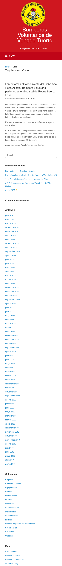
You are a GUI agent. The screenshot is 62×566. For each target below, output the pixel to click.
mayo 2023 (10, 267)
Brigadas (9, 479)
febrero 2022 (10, 327)
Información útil (12, 507)
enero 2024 (10, 239)
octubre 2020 (11, 391)
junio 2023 (9, 263)
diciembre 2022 (12, 287)
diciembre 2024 (12, 227)
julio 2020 (9, 403)
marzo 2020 (10, 415)
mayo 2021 (10, 363)
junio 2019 (9, 451)
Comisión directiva (13, 483)
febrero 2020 (10, 419)
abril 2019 (9, 459)
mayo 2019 (10, 455)
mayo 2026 (10, 219)
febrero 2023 (10, 279)
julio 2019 (9, 447)
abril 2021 (9, 367)
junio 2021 (9, 359)
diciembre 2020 (12, 383)
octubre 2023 (11, 247)
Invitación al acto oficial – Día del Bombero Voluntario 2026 (31, 175)
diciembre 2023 (12, 243)
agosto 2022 (10, 303)
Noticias (8, 519)
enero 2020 (10, 423)
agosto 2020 (10, 399)
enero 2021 (10, 379)
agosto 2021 (10, 351)
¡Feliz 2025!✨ (11, 190)
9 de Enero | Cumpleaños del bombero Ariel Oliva (26, 179)
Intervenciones (11, 515)
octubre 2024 (11, 235)
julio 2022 (9, 307)
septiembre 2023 (12, 251)
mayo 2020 (10, 411)
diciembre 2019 (12, 427)
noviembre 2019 (12, 431)
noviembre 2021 (12, 339)
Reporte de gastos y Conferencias (20, 523)
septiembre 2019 (12, 439)
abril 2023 (9, 271)
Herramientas (11, 495)
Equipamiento (11, 487)
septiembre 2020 (12, 395)
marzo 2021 (10, 371)
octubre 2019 (11, 435)
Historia (8, 499)
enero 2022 (10, 331)
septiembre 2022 (12, 299)
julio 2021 (9, 355)
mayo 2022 (10, 315)
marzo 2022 (10, 323)
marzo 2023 (10, 275)
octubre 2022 (11, 295)
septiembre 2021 (12, 347)
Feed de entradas (12, 555)
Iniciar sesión (11, 551)
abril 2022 (9, 319)
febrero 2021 (10, 375)
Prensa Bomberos (27, 98)
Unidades (9, 535)
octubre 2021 (11, 343)
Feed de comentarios (14, 559)
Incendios (9, 503)
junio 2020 (9, 407)
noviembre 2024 (12, 231)
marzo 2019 (10, 463)
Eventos (8, 491)
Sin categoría (11, 527)
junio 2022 (9, 311)
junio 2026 (9, 215)
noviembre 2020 (12, 387)
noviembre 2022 (12, 291)
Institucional (10, 511)
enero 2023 (10, 283)
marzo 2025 (10, 223)
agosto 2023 (10, 255)
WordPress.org (11, 563)
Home (7, 66)
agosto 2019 (10, 443)
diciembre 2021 (12, 335)
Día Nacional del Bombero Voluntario (21, 171)
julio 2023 (9, 259)
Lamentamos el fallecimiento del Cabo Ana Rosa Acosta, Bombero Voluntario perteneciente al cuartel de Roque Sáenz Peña (31, 89)
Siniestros (9, 531)
